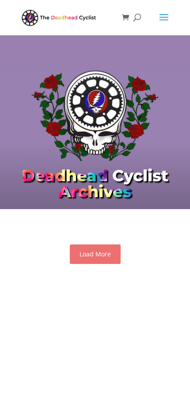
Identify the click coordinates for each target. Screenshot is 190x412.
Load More (95, 254)
